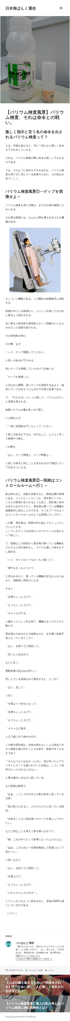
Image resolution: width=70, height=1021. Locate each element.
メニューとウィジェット (61, 11)
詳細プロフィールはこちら (28, 955)
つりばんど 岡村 (35, 970)
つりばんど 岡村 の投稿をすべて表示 (33, 958)
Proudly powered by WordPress (20, 1016)
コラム (51, 970)
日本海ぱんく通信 (20, 8)
